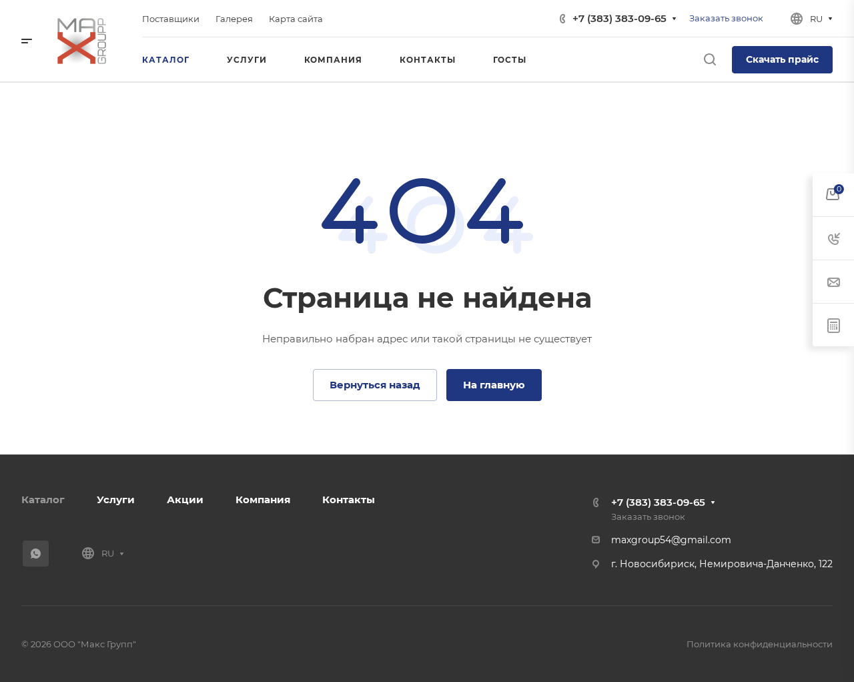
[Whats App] (36, 554)
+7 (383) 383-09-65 (619, 18)
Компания (263, 499)
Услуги (116, 499)
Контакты (348, 499)
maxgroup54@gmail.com (671, 540)
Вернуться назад (375, 384)
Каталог (43, 499)
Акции (185, 499)
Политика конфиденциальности (760, 644)
